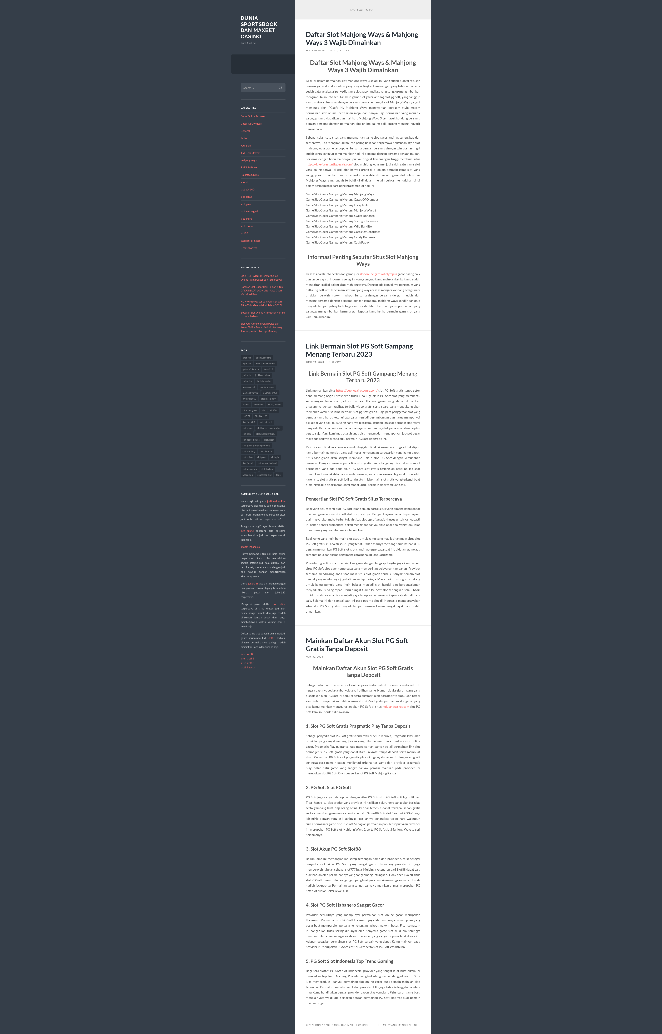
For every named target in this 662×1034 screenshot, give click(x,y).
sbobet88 (259, 404)
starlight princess (250, 240)
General (245, 130)
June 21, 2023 (315, 362)
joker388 (253, 583)
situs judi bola (275, 404)
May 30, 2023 (314, 656)
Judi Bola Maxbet (250, 152)
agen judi (247, 357)
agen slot (247, 363)
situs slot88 (247, 662)
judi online (247, 381)
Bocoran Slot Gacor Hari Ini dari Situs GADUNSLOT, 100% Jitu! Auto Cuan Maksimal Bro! (262, 290)
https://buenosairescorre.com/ (357, 390)
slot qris (275, 457)
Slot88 (271, 637)
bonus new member (265, 363)
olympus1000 (249, 398)
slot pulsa (262, 457)
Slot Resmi (248, 463)
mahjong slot (249, 387)
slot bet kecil (266, 422)
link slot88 (247, 653)
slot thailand (267, 469)
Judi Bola (246, 145)
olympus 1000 (270, 392)
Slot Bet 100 (261, 416)
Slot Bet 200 (249, 422)
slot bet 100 (247, 189)
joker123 (268, 369)
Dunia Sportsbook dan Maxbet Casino (259, 27)
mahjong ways (249, 160)
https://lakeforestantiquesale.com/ (329, 164)
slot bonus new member (269, 428)
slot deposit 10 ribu (265, 433)
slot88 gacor (248, 667)
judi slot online (264, 381)
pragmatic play (268, 398)
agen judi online (263, 357)
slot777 (246, 416)
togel (278, 474)
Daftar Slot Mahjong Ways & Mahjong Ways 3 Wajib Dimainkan (362, 38)
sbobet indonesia (250, 546)
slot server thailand (267, 463)
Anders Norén (401, 1025)
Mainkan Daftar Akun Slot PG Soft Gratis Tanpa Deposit (357, 644)
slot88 (244, 233)
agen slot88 (247, 658)
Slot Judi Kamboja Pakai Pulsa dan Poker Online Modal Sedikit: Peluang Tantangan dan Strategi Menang (261, 327)
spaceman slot (264, 474)
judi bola (247, 375)
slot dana (247, 433)
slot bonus (246, 196)
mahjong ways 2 (251, 392)
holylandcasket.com (396, 706)
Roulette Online (250, 174)
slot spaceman (250, 469)
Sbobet (246, 404)
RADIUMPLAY (249, 167)
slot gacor (246, 204)
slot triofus (247, 226)
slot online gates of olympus (378, 274)
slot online (246, 218)
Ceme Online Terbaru (253, 116)
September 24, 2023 (319, 50)
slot (264, 410)
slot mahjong (249, 451)
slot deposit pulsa (251, 439)
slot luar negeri (249, 211)
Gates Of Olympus (251, 123)
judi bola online (262, 375)
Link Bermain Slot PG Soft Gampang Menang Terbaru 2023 (359, 350)
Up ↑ (417, 1025)
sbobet (244, 182)
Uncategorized (249, 247)
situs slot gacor (250, 410)
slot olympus (266, 451)
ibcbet (244, 138)
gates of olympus (251, 369)
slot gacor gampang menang (256, 445)
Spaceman (248, 474)
